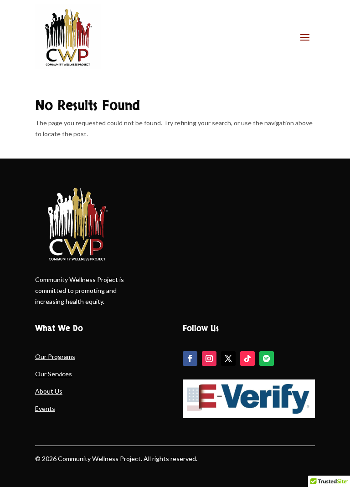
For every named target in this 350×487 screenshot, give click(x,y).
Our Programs (55, 356)
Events (45, 408)
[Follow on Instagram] (209, 358)
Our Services (53, 374)
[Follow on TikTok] (247, 358)
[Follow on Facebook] (190, 358)
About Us (48, 391)
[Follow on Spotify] (266, 358)
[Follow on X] (228, 358)
